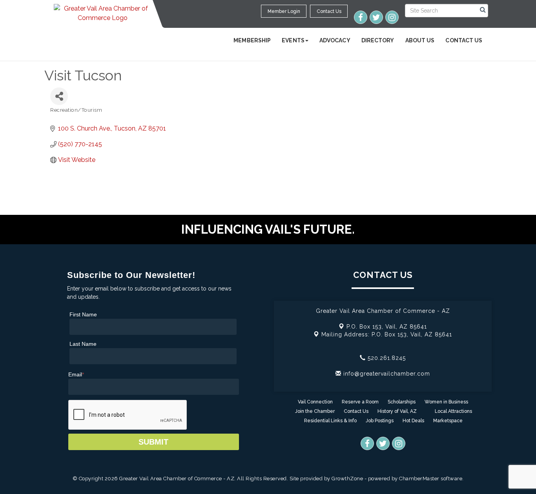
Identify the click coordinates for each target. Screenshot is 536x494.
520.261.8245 (386, 358)
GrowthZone (347, 478)
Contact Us (463, 40)
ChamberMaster (419, 478)
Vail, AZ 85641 (386, 326)
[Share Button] (59, 96)
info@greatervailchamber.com (385, 373)
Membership (252, 40)
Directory (377, 40)
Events (293, 40)
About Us (420, 40)
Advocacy (334, 40)
